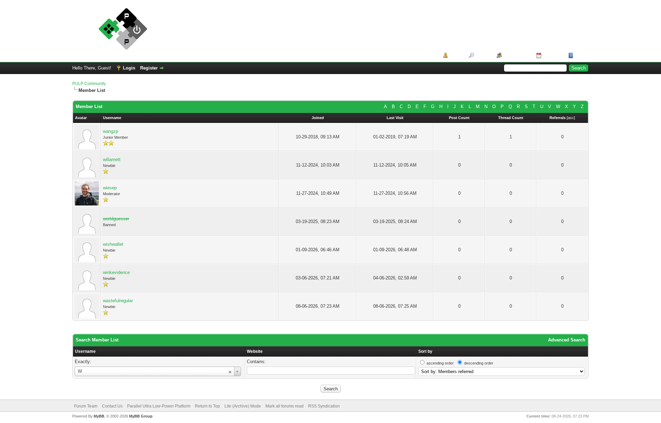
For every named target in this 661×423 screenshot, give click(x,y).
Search (482, 55)
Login (129, 68)
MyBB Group (141, 416)
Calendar (552, 55)
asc (571, 118)
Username (85, 351)
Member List (516, 55)
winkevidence (116, 272)
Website (255, 351)
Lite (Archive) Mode (242, 406)
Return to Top (207, 406)
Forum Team (85, 406)
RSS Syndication (324, 406)
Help (580, 55)
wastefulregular (118, 300)
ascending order (440, 363)
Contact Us (112, 406)
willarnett (111, 159)
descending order (478, 363)
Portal (456, 55)
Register (149, 68)
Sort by (425, 351)
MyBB (99, 416)
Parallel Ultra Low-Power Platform (158, 406)
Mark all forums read (284, 406)
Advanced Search (566, 339)
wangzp (110, 131)
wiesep (110, 187)
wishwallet (113, 244)
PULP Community (89, 83)
